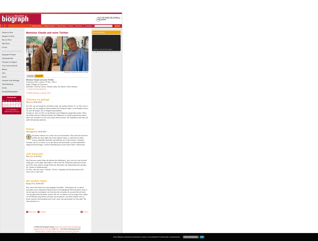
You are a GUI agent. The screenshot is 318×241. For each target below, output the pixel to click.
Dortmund (60, 231)
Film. (4, 73)
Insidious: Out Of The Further (102, 49)
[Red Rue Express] (109, 52)
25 (6, 106)
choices (43, 229)
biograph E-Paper (9, 55)
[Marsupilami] (94, 52)
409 (33, 184)
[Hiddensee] (114, 52)
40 (31, 156)
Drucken (85, 212)
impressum (58, 227)
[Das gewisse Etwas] (111, 52)
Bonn (43, 231)
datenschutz (67, 227)
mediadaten (77, 227)
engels (49, 229)
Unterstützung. (8, 84)
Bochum (38, 231)
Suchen (117, 26)
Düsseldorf (68, 231)
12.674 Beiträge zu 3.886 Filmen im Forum (12, 111)
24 (4, 106)
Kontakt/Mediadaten (10, 92)
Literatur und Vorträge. (11, 80)
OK (202, 237)
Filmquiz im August (9, 62)
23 (20, 103)
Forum (71, 26)
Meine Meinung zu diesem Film (39, 93)
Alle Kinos (79, 26)
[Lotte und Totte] (104, 52)
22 (17, 103)
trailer (57, 229)
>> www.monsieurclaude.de (36, 89)
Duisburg (76, 231)
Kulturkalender (7, 58)
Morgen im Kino (49, 26)
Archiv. (4, 88)
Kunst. (4, 77)
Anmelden (88, 26)
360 (35, 132)
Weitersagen (32, 212)
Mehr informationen (190, 237)
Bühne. (5, 69)
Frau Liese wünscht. (10, 66)
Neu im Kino (62, 26)
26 (9, 106)
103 (31, 102)
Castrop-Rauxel (51, 231)
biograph (37, 229)
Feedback (43, 212)
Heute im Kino (37, 26)
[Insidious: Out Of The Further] (96, 52)
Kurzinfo (30, 76)
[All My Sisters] (119, 52)
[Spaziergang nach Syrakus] (99, 52)
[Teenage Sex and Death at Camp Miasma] (116, 52)
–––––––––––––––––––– (12, 51)
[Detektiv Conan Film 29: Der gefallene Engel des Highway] (101, 52)
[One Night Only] (106, 52)
